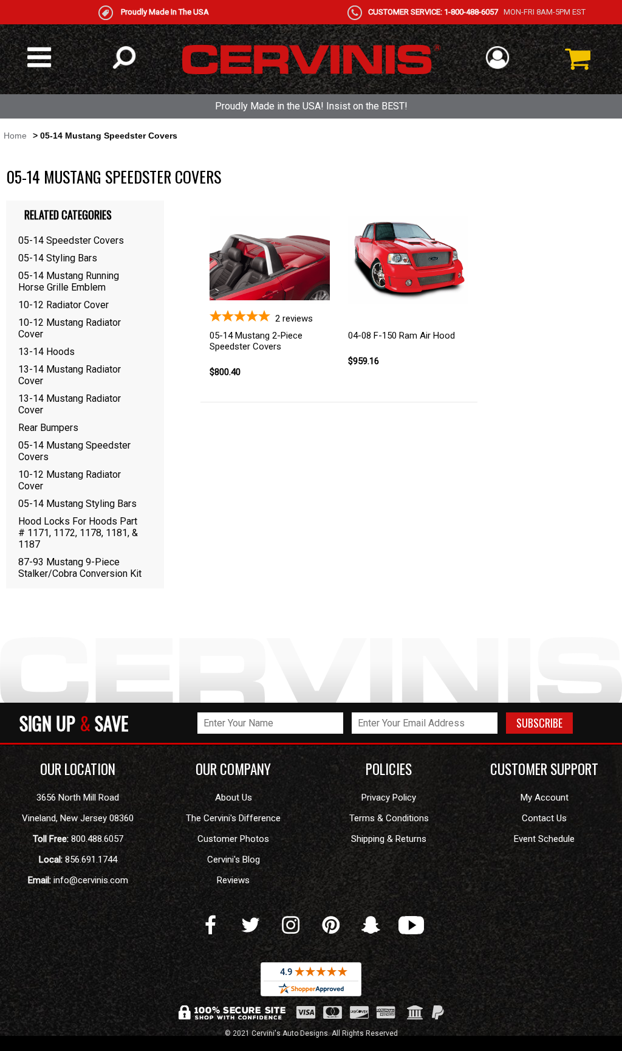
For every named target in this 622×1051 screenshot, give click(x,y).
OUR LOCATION (77, 769)
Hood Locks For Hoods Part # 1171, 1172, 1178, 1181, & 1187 (78, 532)
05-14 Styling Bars (57, 258)
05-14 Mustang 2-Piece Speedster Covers (256, 341)
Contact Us (544, 818)
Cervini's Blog (233, 859)
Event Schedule (544, 838)
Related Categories (68, 214)
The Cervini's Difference (233, 818)
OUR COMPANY (233, 769)
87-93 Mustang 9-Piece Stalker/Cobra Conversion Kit (80, 567)
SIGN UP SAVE (73, 723)
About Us (233, 797)
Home (15, 135)
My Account (545, 797)
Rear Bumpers (48, 427)
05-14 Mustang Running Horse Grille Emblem (68, 281)
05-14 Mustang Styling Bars (77, 503)
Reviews (233, 880)
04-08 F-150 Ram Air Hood (401, 335)
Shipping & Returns (388, 838)
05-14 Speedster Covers (71, 240)
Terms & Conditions (389, 818)
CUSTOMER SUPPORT (544, 769)
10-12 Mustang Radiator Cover (69, 328)
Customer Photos (233, 838)
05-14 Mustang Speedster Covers (74, 451)
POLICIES (389, 769)
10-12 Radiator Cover (63, 305)
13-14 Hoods (46, 351)
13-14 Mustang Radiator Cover (69, 375)
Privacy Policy (388, 797)
